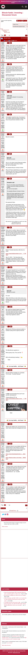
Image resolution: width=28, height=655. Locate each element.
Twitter (11, 40)
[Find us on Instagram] (7, 514)
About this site (16, 652)
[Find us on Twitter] (3, 514)
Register (19, 20)
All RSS (3, 508)
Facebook (6, 40)
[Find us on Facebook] (5, 514)
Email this (15, 40)
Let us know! (9, 642)
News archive (5, 526)
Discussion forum (5, 30)
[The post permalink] (8, 43)
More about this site (6, 645)
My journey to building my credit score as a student (15, 595)
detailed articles (5, 637)
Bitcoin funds (7, 32)
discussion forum (16, 636)
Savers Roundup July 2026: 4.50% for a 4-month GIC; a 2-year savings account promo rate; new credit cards (15, 599)
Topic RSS (25, 38)
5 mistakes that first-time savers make (12, 602)
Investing (5, 31)
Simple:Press (13, 510)
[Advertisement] (14, 544)
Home (1, 28)
